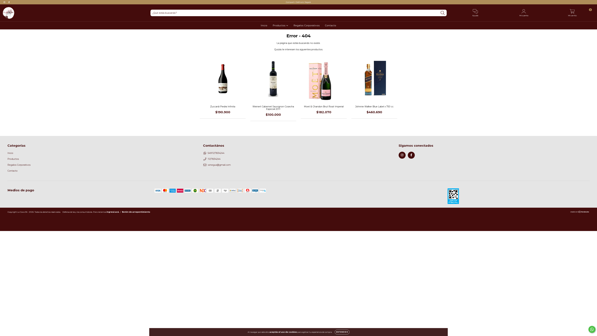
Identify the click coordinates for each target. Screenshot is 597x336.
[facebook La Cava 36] (9, 2)
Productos (279, 25)
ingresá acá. (112, 212)
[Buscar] (442, 13)
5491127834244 (216, 153)
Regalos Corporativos (307, 25)
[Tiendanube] (580, 212)
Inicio (264, 25)
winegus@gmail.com (219, 164)
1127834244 (214, 159)
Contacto (330, 25)
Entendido (342, 332)
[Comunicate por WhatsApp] (591, 329)
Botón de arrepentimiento (136, 212)
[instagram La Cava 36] (4, 2)
